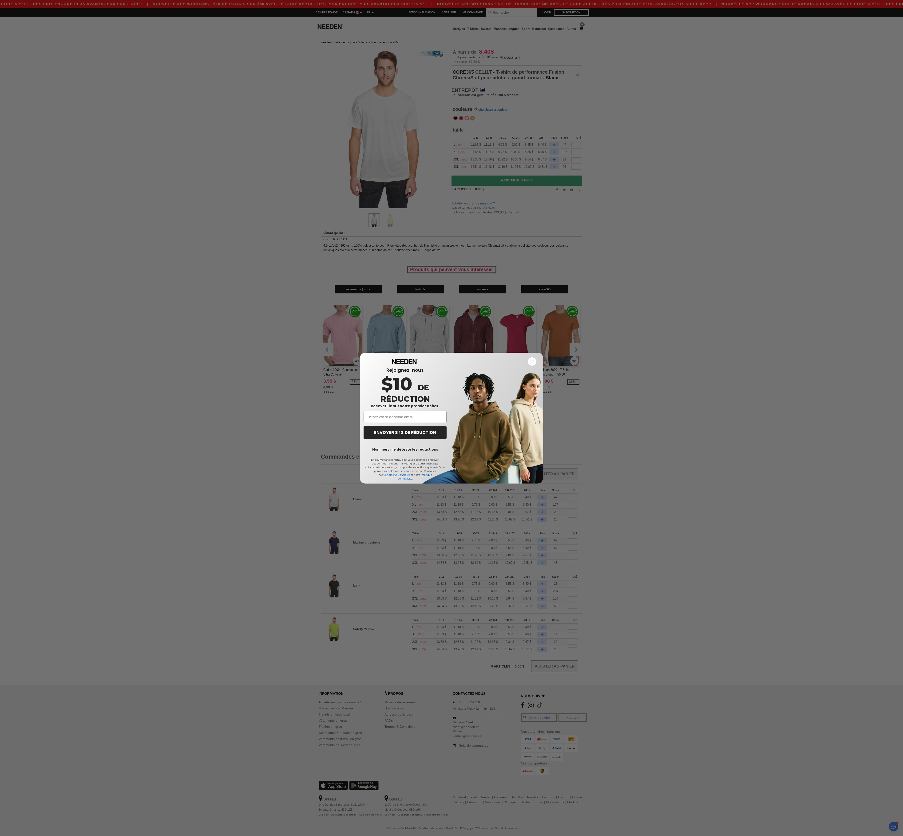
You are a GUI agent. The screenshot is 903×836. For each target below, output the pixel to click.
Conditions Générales (397, 474)
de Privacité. (405, 478)
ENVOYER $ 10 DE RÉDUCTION (405, 432)
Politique (426, 474)
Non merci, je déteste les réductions (405, 449)
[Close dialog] (532, 361)
